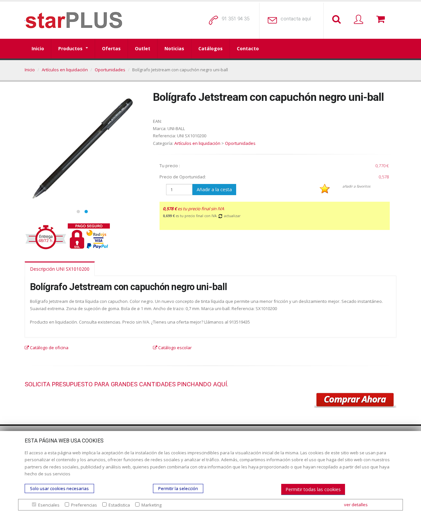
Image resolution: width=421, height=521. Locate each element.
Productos (70, 48)
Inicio (38, 48)
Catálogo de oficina (48, 348)
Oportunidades (110, 70)
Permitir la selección (178, 488)
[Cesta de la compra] (382, 20)
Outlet (142, 48)
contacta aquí (296, 19)
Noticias (174, 48)
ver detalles (356, 505)
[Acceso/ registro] (360, 20)
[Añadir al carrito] (355, 400)
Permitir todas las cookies (313, 489)
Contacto (248, 48)
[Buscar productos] (338, 20)
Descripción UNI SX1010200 (59, 269)
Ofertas (111, 48)
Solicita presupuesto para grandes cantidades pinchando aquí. (126, 384)
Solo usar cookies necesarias (59, 488)
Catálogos (210, 48)
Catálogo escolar (174, 348)
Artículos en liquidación (65, 70)
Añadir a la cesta (214, 189)
